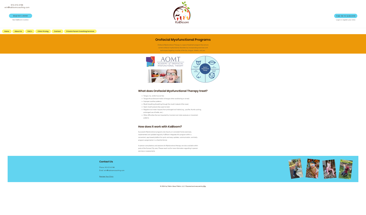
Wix (204, 186)
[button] (20, 16)
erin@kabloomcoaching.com (17, 7)
